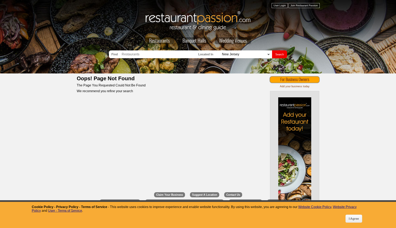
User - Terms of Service (65, 210)
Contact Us (233, 194)
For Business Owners (294, 80)
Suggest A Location (204, 194)
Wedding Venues (233, 41)
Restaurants (159, 41)
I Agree (354, 218)
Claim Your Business (169, 194)
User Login (279, 5)
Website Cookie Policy (314, 207)
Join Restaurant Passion (304, 5)
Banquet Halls (194, 41)
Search (279, 54)
